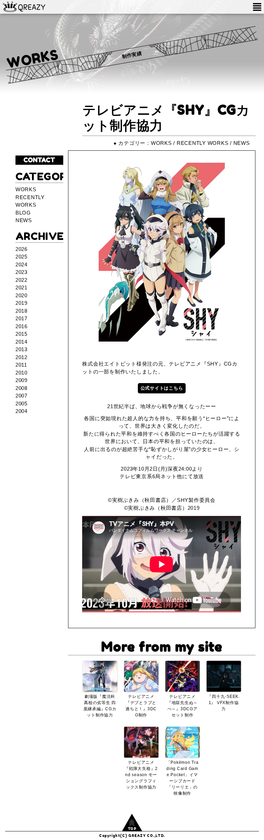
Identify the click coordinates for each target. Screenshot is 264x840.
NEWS (241, 143)
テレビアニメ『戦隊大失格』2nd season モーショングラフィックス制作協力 (141, 775)
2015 (21, 334)
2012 (21, 357)
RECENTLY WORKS (203, 143)
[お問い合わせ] (39, 160)
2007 (21, 396)
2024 (21, 264)
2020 (21, 295)
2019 (21, 303)
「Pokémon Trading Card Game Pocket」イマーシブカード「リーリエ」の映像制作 (182, 778)
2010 (21, 373)
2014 (21, 342)
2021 (21, 287)
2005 (21, 403)
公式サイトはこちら (162, 388)
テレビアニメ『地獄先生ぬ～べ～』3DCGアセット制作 (182, 705)
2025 (21, 257)
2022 (21, 280)
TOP (132, 829)
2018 (21, 311)
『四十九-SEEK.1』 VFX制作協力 (223, 702)
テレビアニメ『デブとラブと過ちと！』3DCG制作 (141, 705)
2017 (21, 318)
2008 (21, 388)
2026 (21, 249)
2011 (21, 365)
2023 (21, 272)
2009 (21, 380)
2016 (21, 326)
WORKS (32, 58)
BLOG (23, 213)
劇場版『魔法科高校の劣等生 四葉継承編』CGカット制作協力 (100, 705)
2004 (21, 411)
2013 (21, 349)
